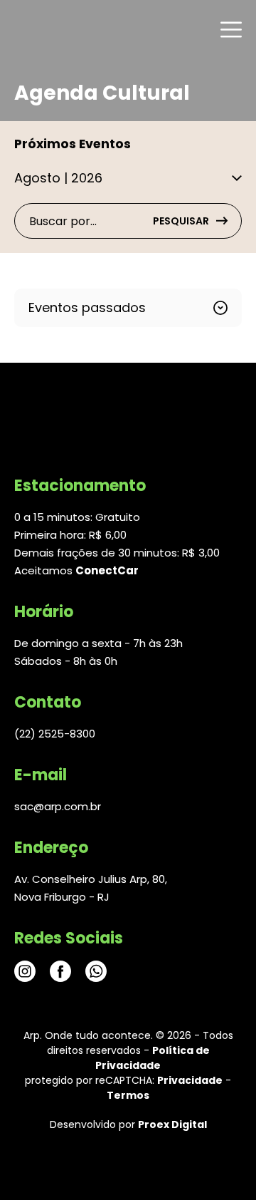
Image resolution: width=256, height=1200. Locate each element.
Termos (128, 1095)
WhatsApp (96, 971)
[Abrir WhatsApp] (220, 1164)
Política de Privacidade (152, 1057)
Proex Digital (172, 1124)
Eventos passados (87, 307)
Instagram (25, 971)
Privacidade (190, 1080)
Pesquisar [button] (181, 221)
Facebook (60, 971)
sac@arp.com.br (57, 806)
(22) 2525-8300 (54, 733)
